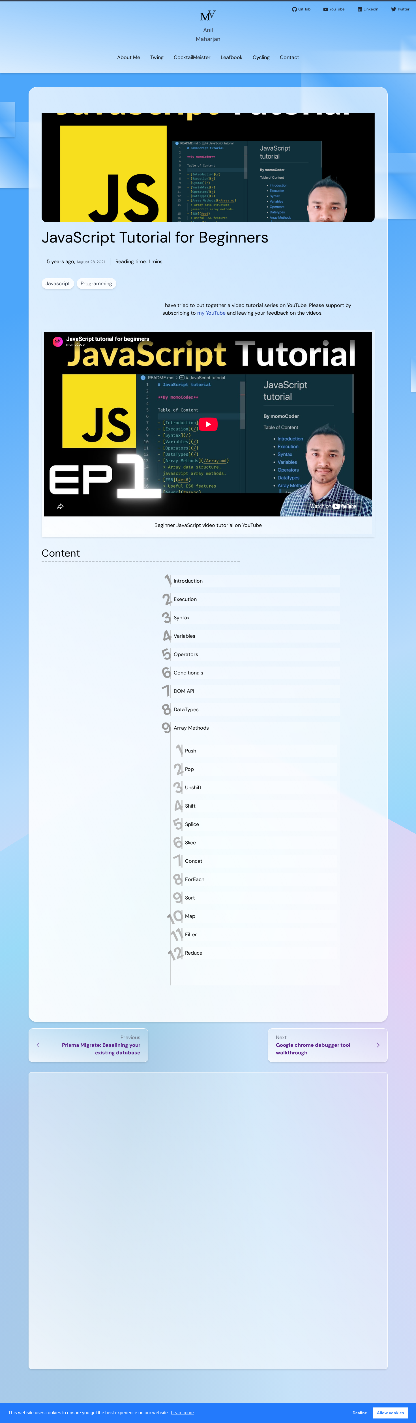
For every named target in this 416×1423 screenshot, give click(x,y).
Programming (96, 283)
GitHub (304, 9)
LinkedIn (371, 9)
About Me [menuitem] (128, 57)
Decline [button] (360, 1413)
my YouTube (211, 313)
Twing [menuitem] (157, 57)
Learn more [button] (182, 1412)
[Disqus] (208, 1148)
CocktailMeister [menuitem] (192, 57)
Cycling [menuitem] (261, 57)
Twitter (403, 9)
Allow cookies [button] (390, 1413)
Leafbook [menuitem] (232, 57)
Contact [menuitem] (289, 57)
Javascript (58, 283)
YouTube (337, 9)
